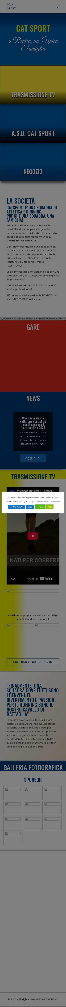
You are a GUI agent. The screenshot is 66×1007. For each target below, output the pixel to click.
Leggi (30, 507)
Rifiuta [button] (40, 507)
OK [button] (50, 507)
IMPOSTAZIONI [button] (16, 507)
